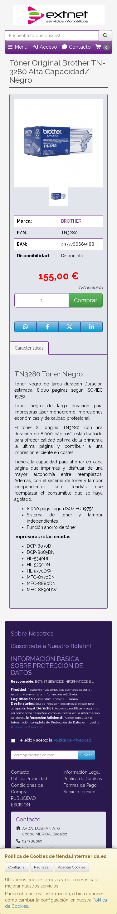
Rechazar (42, 867)
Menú (20, 47)
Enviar (86, 755)
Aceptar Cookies (71, 867)
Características (29, 348)
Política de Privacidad (27, 727)
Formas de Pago (80, 785)
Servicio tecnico (79, 791)
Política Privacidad (29, 778)
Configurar (17, 867)
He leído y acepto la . (54, 740)
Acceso (47, 47)
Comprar (85, 300)
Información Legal (81, 772)
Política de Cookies (82, 778)
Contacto (79, 47)
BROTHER (71, 221)
